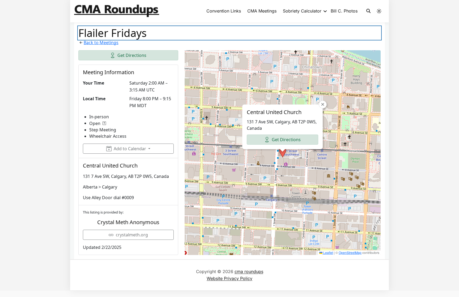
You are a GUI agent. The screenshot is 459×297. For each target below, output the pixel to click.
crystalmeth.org (132, 235)
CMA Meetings (262, 11)
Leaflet (327, 252)
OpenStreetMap (350, 252)
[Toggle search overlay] (368, 11)
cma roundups (249, 271)
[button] (282, 153)
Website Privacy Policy (229, 278)
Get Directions (131, 55)
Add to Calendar (130, 149)
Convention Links (223, 11)
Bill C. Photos (344, 11)
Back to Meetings (101, 42)
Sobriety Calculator (302, 11)
